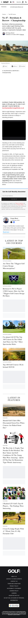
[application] (14, 128)
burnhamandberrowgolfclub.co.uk (13, 108)
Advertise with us (14, 595)
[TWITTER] (11, 222)
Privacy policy (14, 586)
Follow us (15, 66)
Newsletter (23, 66)
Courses (4, 14)
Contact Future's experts (14, 578)
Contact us (14, 581)
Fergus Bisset (10, 33)
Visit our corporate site (21, 612)
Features (22, 34)
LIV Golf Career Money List (16, 6)
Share (6, 66)
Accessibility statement (14, 588)
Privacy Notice (20, 204)
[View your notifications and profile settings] (10, 2)
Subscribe (19, 2)
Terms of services (19, 203)
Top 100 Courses (12, 14)
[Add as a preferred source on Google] (14, 605)
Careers (14, 593)
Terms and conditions (14, 583)
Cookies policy (14, 590)
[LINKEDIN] (14, 222)
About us (14, 576)
